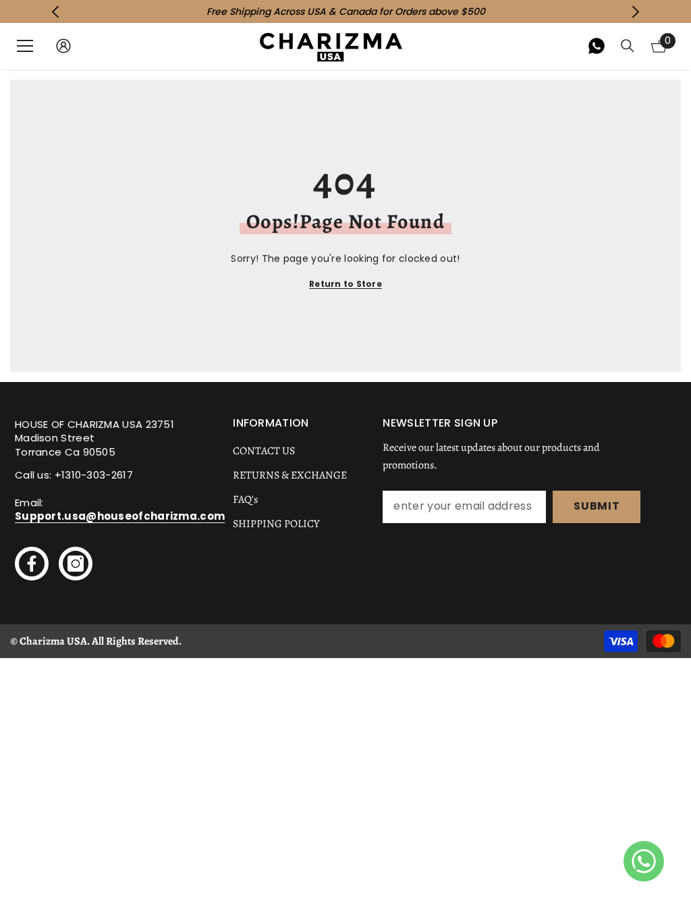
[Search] (627, 46)
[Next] (635, 12)
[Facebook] (32, 563)
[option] (346, 11)
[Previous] (55, 12)
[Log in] (63, 46)
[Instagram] (75, 563)
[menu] (25, 46)
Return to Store (345, 284)
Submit (597, 506)
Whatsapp (596, 46)
